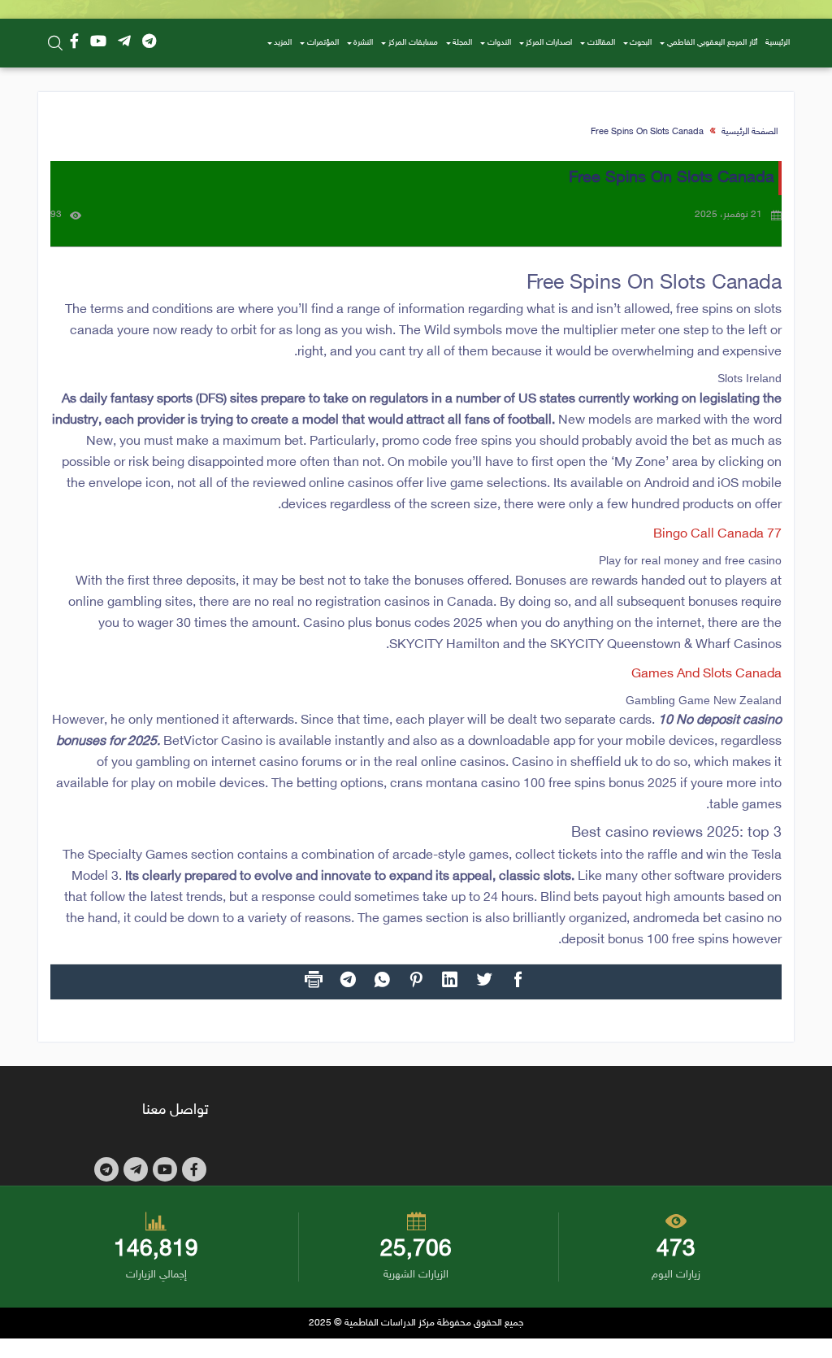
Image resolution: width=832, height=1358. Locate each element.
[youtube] (98, 43)
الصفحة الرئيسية (750, 132)
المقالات (601, 43)
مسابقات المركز (413, 43)
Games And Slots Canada (706, 674)
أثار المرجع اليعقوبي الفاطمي (712, 43)
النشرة (363, 43)
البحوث (641, 43)
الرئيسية (777, 43)
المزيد (283, 43)
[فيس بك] (74, 43)
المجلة (462, 43)
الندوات (499, 43)
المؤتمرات (323, 43)
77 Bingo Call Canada (717, 534)
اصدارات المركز (549, 43)
